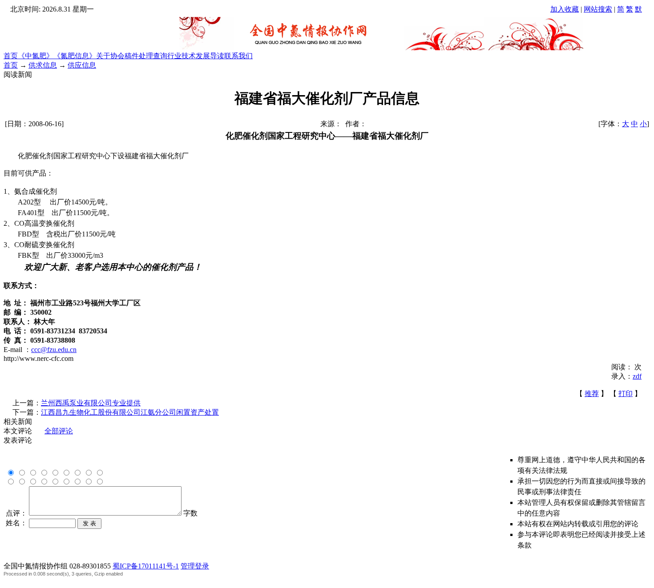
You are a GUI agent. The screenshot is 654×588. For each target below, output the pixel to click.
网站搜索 (598, 9)
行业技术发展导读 (195, 56)
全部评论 (58, 431)
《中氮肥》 (35, 56)
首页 (11, 56)
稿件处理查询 (146, 56)
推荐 (592, 393)
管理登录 (195, 566)
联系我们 (238, 56)
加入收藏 (564, 9)
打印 (625, 393)
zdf (637, 376)
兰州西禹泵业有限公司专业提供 (91, 403)
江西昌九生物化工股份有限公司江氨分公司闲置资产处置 (130, 412)
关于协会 (110, 56)
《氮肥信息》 (74, 56)
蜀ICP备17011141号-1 (146, 566)
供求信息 (42, 65)
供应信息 (82, 65)
